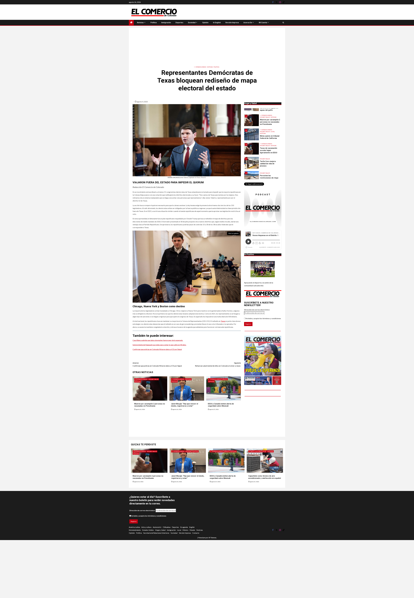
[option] (262, 121)
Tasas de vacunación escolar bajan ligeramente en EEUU (268, 136)
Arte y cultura (256, 451)
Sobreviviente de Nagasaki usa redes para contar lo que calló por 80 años (159, 345)
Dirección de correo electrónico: (257, 310)
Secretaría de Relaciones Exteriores (156, 533)
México (224, 379)
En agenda (184, 527)
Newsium (201, 538)
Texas (223, 321)
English (191, 527)
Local (273, 117)
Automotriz (157, 527)
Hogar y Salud (153, 379)
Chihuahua (166, 527)
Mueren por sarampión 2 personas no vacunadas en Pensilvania (149, 405)
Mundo (192, 530)
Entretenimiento (135, 530)
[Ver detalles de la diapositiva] (262, 360)
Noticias (140, 23)
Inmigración (166, 23)
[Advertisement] (207, 46)
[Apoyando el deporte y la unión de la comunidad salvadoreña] (263, 269)
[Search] (283, 22)
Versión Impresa (232, 23)
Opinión (205, 23)
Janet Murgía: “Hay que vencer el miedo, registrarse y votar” (184, 405)
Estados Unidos (201, 67)
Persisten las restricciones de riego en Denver (269, 163)
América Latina (134, 527)
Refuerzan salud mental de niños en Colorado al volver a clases (218, 364)
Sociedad (191, 23)
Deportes (179, 23)
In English (217, 23)
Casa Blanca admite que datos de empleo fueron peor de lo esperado (158, 340)
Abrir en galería (233, 233)
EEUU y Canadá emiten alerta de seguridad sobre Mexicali (221, 405)
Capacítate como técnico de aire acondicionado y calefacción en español (264, 477)
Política (154, 23)
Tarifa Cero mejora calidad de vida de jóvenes (268, 149)
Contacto (195, 533)
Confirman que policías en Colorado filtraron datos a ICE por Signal (157, 349)
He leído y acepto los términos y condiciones (263, 318)
